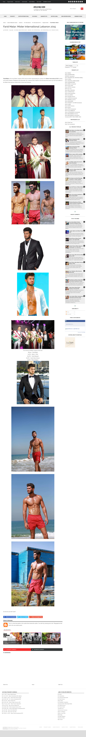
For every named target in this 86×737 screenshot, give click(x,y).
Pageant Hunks (10, 1)
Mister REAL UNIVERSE (70, 90)
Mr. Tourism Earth (61, 706)
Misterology (60, 714)
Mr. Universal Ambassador (63, 697)
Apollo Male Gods (39, 7)
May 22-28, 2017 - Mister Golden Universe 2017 (11, 702)
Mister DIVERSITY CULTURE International (73, 102)
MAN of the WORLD (69, 94)
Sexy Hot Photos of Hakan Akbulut (76, 186)
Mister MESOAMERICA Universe (71, 113)
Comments (69, 314)
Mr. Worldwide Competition (63, 702)
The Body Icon (60, 708)
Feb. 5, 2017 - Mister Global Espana (9, 694)
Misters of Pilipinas (61, 711)
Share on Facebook (10, 617)
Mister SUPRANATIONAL (70, 82)
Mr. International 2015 (46, 30)
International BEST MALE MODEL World (73, 116)
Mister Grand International (70, 93)
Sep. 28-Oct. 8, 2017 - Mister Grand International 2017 (12, 713)
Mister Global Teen (68, 122)
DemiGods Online (61, 717)
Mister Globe (60, 700)
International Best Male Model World (65, 703)
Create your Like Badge (81, 332)
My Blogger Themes (21, 728)
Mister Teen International (70, 124)
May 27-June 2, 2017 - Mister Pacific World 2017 (11, 703)
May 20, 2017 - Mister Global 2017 (8, 700)
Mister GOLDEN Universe (70, 96)
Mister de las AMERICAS (70, 110)
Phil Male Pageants (61, 716)
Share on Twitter (23, 617)
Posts (68, 311)
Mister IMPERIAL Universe (70, 99)
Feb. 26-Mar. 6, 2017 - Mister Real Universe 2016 (11, 697)
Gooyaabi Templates (13, 729)
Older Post (60, 684)
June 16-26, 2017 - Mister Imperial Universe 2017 (11, 706)
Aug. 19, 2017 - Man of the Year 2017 (9, 711)
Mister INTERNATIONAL (70, 74)
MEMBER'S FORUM (47, 1)
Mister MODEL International (70, 83)
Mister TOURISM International (71, 98)
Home (4, 1)
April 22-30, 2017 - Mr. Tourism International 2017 (11, 699)
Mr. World (59, 694)
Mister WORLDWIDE (69, 101)
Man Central (60, 719)
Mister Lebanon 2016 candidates (76, 154)
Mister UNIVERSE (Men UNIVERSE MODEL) (74, 77)
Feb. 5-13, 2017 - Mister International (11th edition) (12, 696)
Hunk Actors (17, 1)
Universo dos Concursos (62, 710)
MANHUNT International (69, 76)
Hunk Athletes (32, 1)
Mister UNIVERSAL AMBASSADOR (72, 80)
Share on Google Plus (37, 617)
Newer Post (5, 684)
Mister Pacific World (69, 85)
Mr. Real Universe (61, 699)
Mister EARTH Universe (69, 105)
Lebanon (30, 30)
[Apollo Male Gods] (69, 328)
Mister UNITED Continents (70, 87)
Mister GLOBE (68, 104)
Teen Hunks (39, 1)
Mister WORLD (68, 73)
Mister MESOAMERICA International (72, 115)
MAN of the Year (68, 88)
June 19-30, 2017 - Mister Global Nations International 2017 (13, 708)
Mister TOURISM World (69, 91)
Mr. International (36, 30)
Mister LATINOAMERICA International (72, 112)
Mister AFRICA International (70, 109)
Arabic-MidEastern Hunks (21, 30)
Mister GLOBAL (68, 79)
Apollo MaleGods (68, 324)
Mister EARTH (68, 107)
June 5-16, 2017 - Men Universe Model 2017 (10, 705)
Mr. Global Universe (61, 705)
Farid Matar (6, 78)
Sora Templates (11, 728)
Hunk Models (24, 1)
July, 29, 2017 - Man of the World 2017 (9, 710)
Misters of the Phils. (62, 713)
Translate (74, 67)
